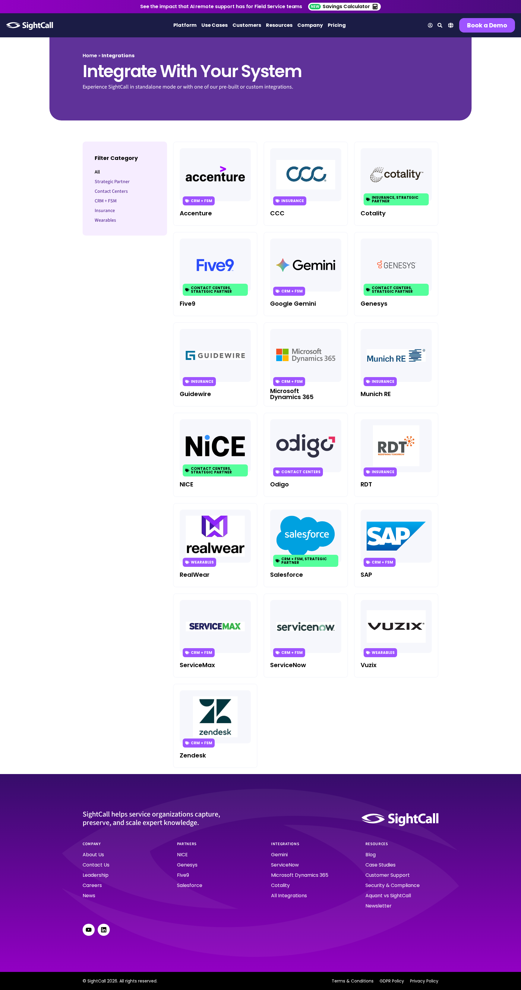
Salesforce (189, 885)
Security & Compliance (392, 885)
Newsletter (378, 905)
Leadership (96, 875)
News (89, 895)
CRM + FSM (106, 201)
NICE (182, 854)
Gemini (279, 854)
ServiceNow (285, 864)
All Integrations (289, 895)
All (97, 172)
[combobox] (450, 26)
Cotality (280, 885)
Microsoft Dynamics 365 (299, 875)
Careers (92, 885)
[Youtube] (89, 930)
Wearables (105, 220)
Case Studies (380, 864)
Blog (370, 854)
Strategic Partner (112, 181)
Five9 (183, 875)
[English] (450, 27)
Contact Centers (111, 191)
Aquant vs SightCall (388, 895)
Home (90, 55)
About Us (93, 854)
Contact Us (96, 864)
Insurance (105, 210)
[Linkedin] (104, 930)
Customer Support (387, 875)
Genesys (187, 864)
